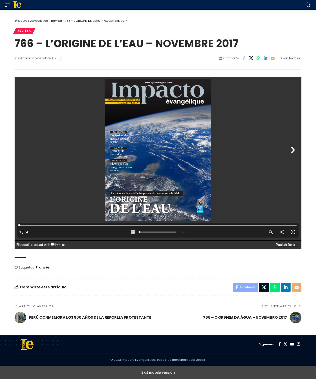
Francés (43, 267)
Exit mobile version (158, 372)
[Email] (272, 58)
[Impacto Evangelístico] (128, 5)
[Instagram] (298, 344)
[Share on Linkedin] (265, 58)
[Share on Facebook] (244, 58)
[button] (8, 5)
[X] (285, 344)
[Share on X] (251, 58)
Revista (24, 31)
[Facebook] (279, 344)
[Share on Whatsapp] (258, 58)
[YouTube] (292, 344)
